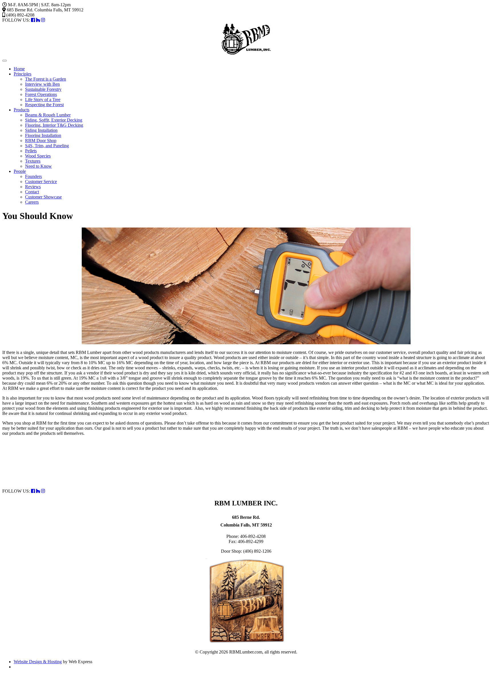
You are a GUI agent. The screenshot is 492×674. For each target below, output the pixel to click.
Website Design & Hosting (38, 661)
